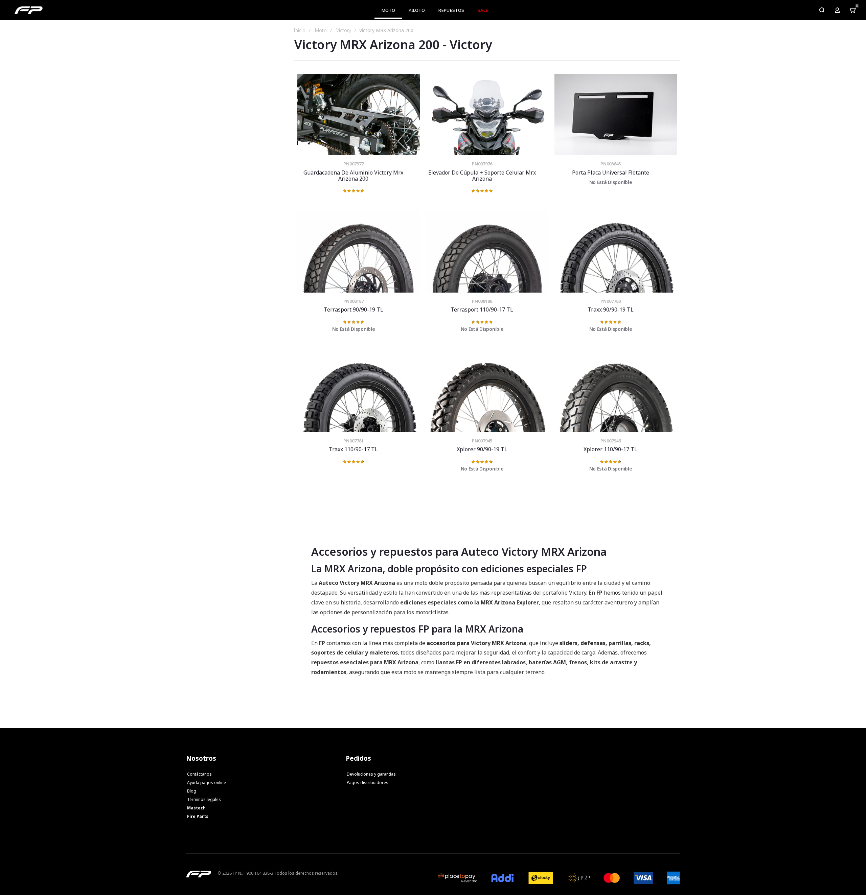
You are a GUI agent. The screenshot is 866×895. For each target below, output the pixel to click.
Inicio (299, 30)
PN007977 (353, 164)
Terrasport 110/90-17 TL (487, 252)
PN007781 (353, 441)
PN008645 (610, 164)
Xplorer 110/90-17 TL (615, 391)
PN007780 (610, 301)
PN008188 (482, 301)
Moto (321, 30)
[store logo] (29, 10)
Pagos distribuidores (367, 782)
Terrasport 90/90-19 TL (358, 252)
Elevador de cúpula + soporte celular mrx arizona (487, 115)
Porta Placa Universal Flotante (615, 115)
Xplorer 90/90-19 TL (487, 391)
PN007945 (482, 441)
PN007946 (610, 441)
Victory (343, 30)
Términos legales (204, 799)
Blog (191, 791)
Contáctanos (199, 774)
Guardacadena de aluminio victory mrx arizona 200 (358, 115)
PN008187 (353, 301)
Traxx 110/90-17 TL (358, 391)
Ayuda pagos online (206, 782)
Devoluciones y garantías (371, 774)
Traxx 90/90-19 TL (615, 252)
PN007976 (482, 164)
